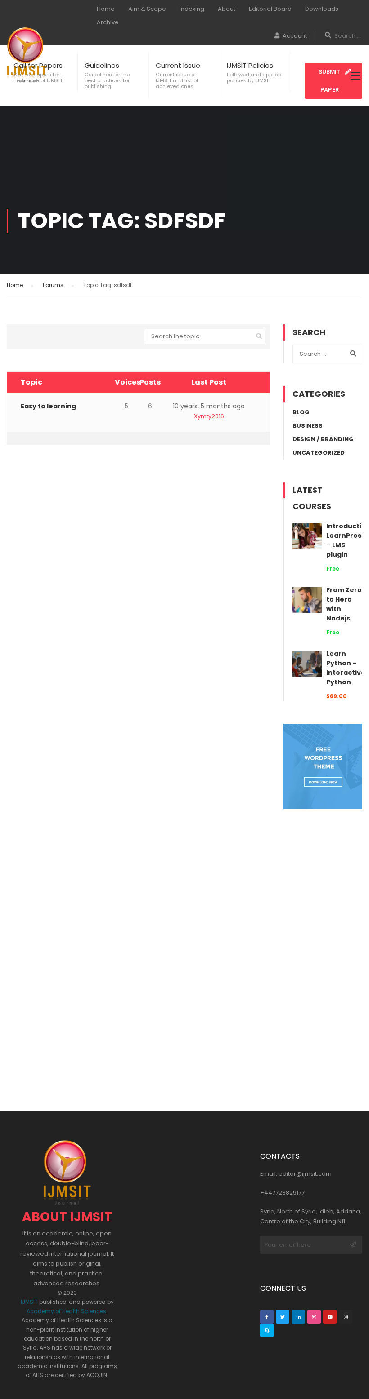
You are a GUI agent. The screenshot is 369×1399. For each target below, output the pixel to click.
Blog (301, 412)
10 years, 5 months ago (209, 406)
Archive (108, 22)
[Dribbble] (314, 1317)
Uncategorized (318, 452)
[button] (333, 81)
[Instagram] (345, 1317)
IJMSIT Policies (250, 65)
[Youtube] (330, 1317)
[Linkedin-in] (298, 1317)
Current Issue (178, 65)
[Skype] (267, 1330)
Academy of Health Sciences (66, 1311)
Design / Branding (323, 439)
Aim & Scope (147, 8)
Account (295, 35)
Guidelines (102, 65)
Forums (53, 285)
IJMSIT (29, 1302)
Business (307, 425)
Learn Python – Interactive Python (345, 667)
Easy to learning (48, 406)
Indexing (192, 8)
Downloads (321, 8)
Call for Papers (38, 65)
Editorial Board (270, 8)
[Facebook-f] (267, 1317)
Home (106, 8)
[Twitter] (282, 1317)
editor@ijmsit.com (305, 1173)
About (226, 8)
